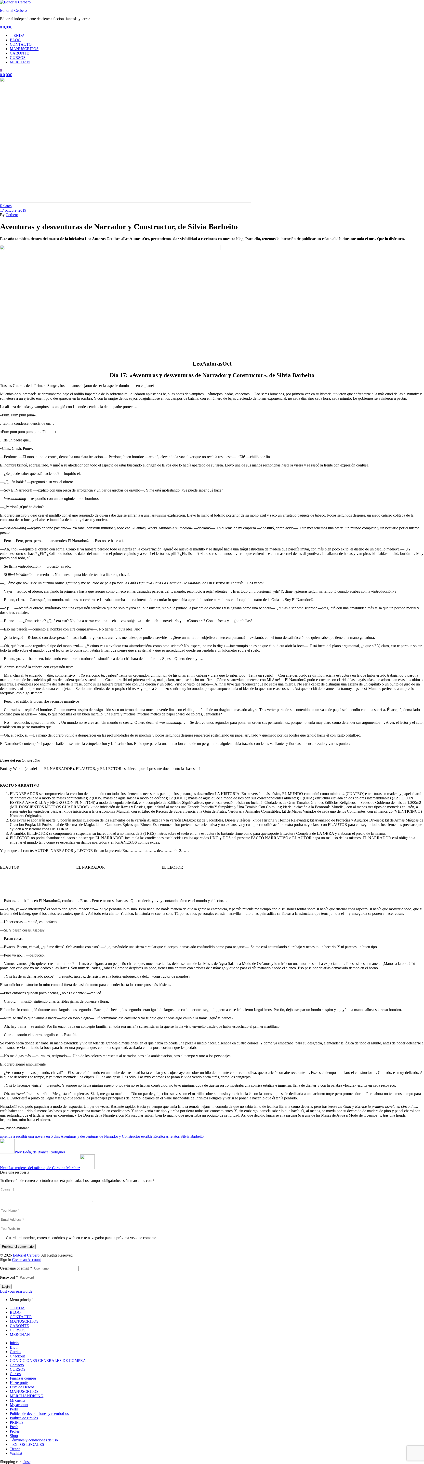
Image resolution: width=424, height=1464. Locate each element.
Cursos (15, 1374)
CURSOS (18, 57)
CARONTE (19, 53)
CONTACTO (21, 44)
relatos (175, 1136)
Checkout (17, 1356)
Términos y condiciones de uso (34, 1440)
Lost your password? (16, 1291)
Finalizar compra (23, 1378)
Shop (14, 1436)
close (26, 1462)
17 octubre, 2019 (13, 210)
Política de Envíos (24, 1418)
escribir (146, 1136)
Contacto (17, 1365)
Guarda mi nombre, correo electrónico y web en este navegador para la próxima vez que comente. (81, 1238)
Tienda (15, 1449)
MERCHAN (20, 62)
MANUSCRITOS (24, 49)
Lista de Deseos (22, 1387)
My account (19, 1405)
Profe (14, 1427)
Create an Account (26, 1260)
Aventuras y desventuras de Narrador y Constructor (100, 1136)
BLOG (15, 40)
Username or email (16, 1268)
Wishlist (16, 1453)
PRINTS (17, 1422)
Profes (15, 1431)
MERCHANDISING (26, 1396)
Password (9, 1277)
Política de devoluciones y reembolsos (39, 1413)
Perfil (14, 1409)
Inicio (14, 1343)
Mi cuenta (17, 1400)
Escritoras (161, 1136)
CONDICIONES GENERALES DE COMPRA (48, 1360)
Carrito (15, 1352)
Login (6, 1286)
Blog (13, 1347)
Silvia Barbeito (192, 1136)
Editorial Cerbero (13, 10)
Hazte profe (19, 1383)
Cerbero (12, 215)
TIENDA (17, 35)
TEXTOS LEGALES (27, 1444)
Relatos (6, 206)
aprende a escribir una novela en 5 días (30, 1136)
